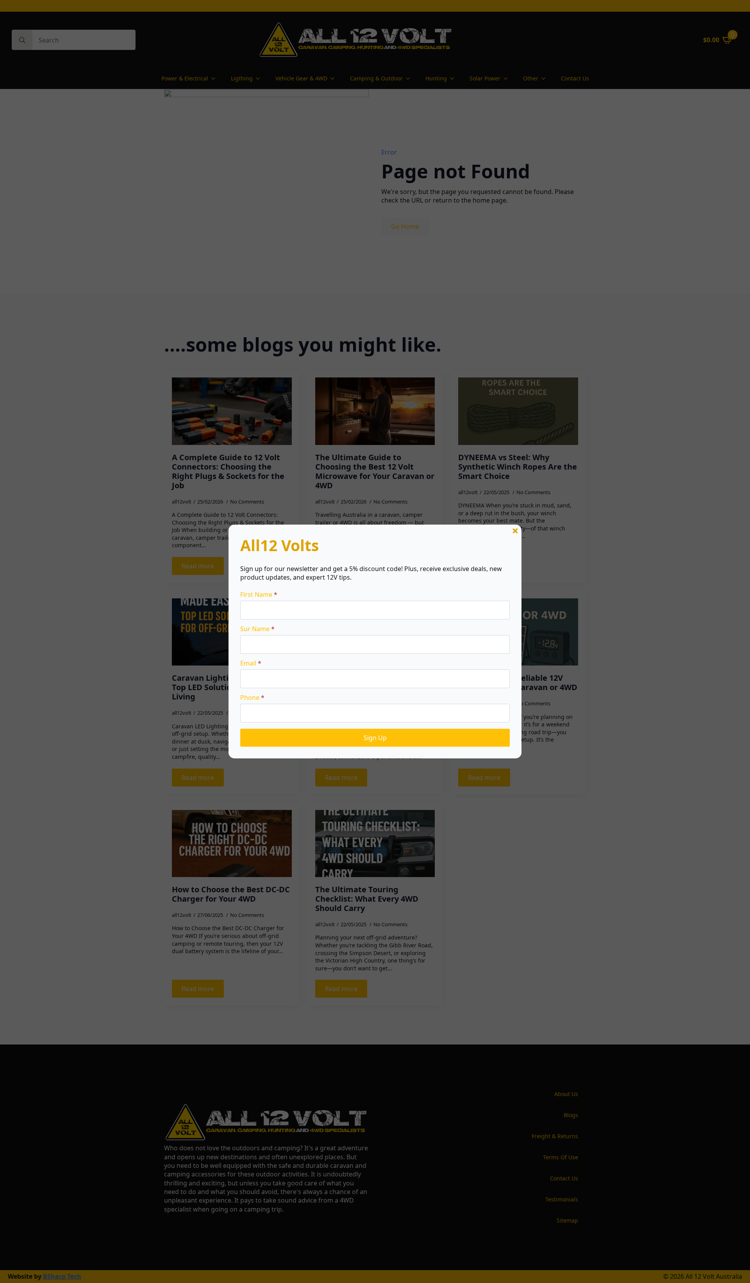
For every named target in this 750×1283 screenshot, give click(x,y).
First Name (258, 594)
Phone (252, 697)
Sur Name (257, 629)
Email (250, 663)
